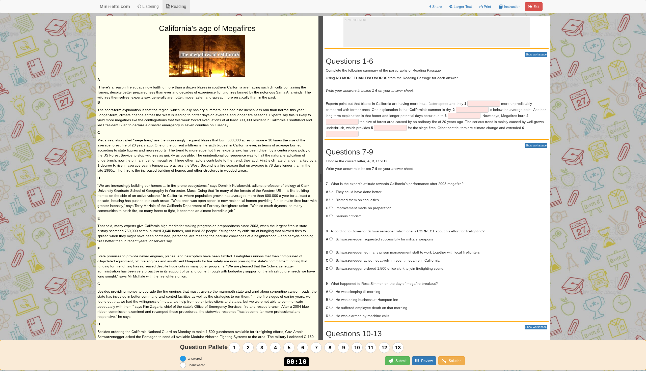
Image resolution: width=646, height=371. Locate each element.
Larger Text (462, 7)
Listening (150, 6)
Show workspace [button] (536, 54)
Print (487, 7)
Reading (178, 6)
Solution (455, 361)
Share (436, 7)
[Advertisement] (436, 33)
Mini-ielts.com (115, 6)
